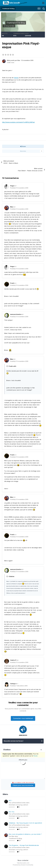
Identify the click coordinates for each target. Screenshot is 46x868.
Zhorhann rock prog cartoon (18, 805)
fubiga (16, 77)
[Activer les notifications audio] (42, 750)
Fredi (12, 283)
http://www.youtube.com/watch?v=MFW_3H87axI (18, 122)
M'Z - (10, 800)
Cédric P (13, 660)
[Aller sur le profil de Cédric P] (6, 661)
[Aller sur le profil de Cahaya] (6, 684)
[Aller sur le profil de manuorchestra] (6, 315)
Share (23, 146)
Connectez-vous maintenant (23, 718)
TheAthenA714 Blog (15, 22)
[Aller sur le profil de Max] (4, 61)
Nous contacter (23, 860)
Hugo (12, 186)
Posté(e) (19, 188)
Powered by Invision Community (23, 865)
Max (12, 26)
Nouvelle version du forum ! (13, 741)
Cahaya (13, 683)
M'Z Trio (11, 812)
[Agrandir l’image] (10, 350)
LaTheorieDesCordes (18, 802)
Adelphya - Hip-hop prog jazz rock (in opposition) (25, 823)
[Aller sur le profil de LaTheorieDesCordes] (6, 801)
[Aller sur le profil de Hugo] (6, 186)
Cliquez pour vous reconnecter (23, 785)
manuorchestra (15, 314)
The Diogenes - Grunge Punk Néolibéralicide (24, 845)
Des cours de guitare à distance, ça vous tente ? (25, 834)
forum (35, 756)
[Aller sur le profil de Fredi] (6, 284)
